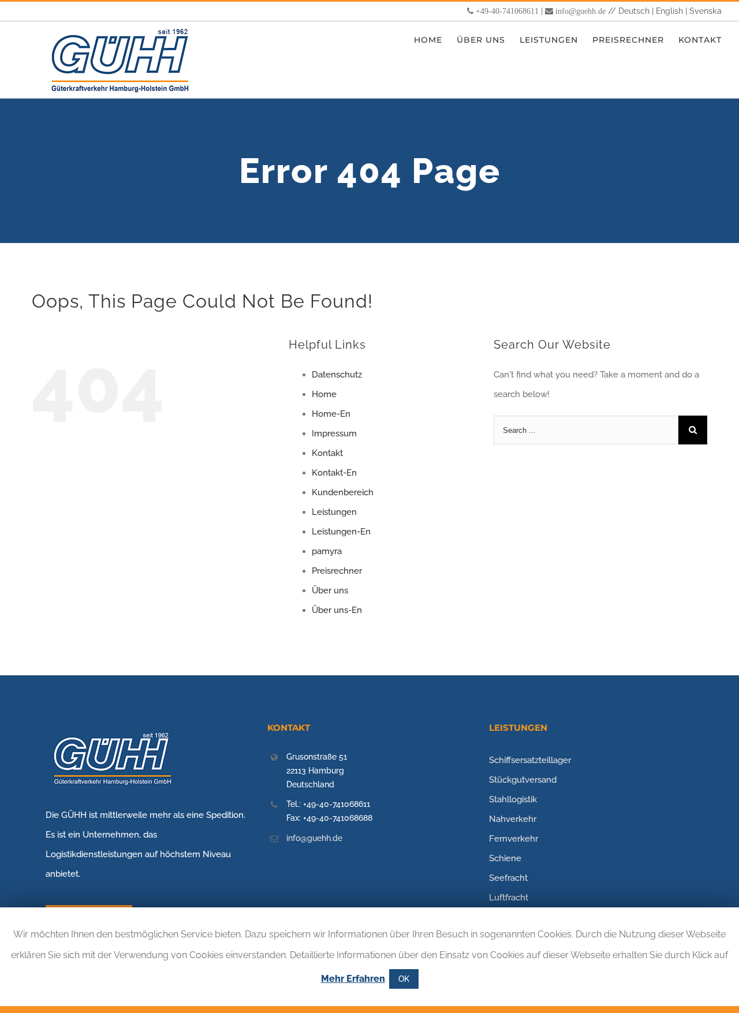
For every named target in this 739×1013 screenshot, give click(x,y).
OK (403, 979)
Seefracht (508, 878)
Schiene (505, 858)
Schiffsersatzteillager (530, 760)
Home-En (331, 414)
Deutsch (634, 11)
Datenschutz (337, 374)
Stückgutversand (523, 780)
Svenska (705, 11)
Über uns (330, 590)
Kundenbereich (343, 492)
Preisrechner (337, 571)
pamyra (327, 551)
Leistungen (334, 512)
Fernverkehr (513, 838)
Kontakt (327, 453)
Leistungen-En (341, 531)
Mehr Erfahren (353, 978)
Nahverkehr (512, 819)
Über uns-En (337, 610)
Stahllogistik (513, 799)
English (669, 11)
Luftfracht (508, 897)
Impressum (334, 433)
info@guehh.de (580, 11)
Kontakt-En (334, 473)
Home (324, 394)
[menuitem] (435, 40)
